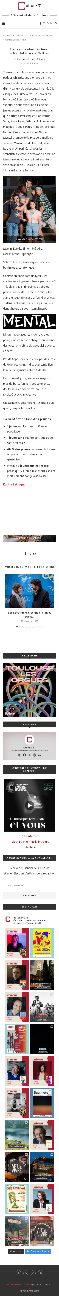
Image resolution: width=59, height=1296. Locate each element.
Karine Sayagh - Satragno (33, 59)
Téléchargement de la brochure (29, 842)
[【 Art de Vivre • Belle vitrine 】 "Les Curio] (42, 1231)
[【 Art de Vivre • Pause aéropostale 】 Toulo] (17, 1167)
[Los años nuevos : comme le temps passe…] (29, 591)
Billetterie (30, 847)
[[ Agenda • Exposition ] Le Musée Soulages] (42, 1103)
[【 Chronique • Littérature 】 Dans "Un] (42, 1071)
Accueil (6, 35)
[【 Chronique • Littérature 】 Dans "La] (17, 943)
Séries (20, 35)
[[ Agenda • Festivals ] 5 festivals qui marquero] (42, 1039)
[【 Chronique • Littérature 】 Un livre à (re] (42, 1135)
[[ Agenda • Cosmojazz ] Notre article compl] (17, 1135)
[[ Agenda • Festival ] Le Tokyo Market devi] (42, 943)
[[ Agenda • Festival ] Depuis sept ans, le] (17, 1039)
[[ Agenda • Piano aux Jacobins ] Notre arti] (42, 975)
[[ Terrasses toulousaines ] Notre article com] (17, 1231)
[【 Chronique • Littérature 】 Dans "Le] (42, 1199)
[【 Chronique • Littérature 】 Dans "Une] (17, 1103)
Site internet (30, 836)
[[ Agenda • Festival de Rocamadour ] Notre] (42, 1167)
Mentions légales (14, 1284)
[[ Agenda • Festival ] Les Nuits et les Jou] (17, 1199)
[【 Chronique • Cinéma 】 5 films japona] (42, 1007)
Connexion (27, 1284)
